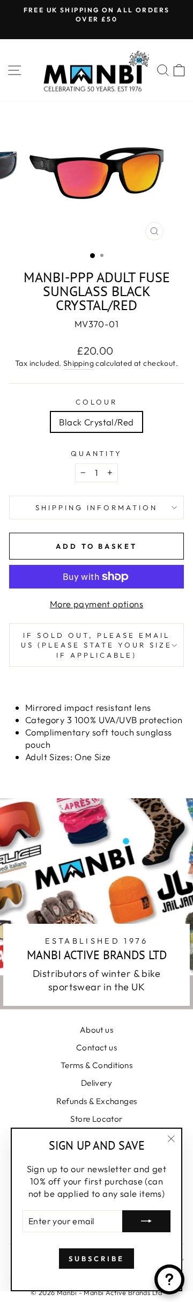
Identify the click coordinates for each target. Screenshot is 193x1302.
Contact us (96, 1047)
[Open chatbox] (169, 1279)
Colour (96, 402)
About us (96, 1030)
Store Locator (96, 1119)
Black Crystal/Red (96, 422)
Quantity (97, 453)
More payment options (96, 603)
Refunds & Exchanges (96, 1101)
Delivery (96, 1083)
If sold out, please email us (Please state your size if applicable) (96, 645)
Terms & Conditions (96, 1065)
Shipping (78, 363)
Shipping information (96, 507)
